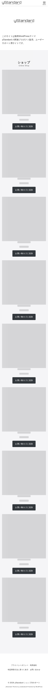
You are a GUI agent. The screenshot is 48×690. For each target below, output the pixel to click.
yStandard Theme (11, 686)
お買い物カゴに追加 (24, 126)
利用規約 (33, 665)
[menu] (44, 3)
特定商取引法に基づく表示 (18, 670)
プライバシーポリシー (19, 665)
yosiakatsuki (23, 686)
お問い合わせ (35, 670)
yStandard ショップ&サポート (27, 683)
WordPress (39, 686)
